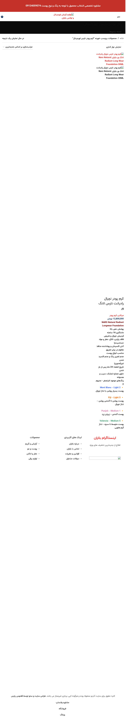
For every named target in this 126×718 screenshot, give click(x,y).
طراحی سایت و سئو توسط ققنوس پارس (28, 696)
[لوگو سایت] (63, 16)
